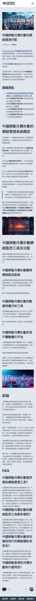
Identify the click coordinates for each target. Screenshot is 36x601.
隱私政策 (21, 599)
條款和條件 (30, 599)
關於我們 (5, 599)
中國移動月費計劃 (13, 64)
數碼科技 (14, 44)
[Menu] (32, 3)
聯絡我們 (13, 599)
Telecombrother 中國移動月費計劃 (15, 51)
